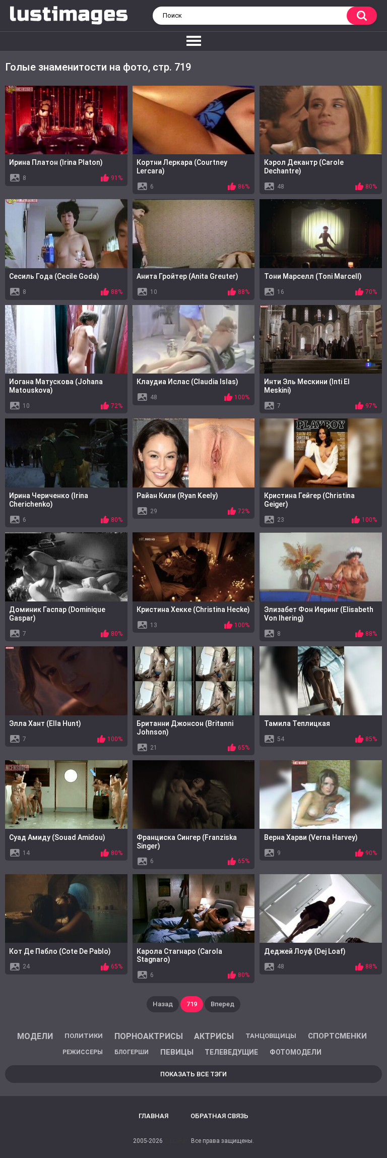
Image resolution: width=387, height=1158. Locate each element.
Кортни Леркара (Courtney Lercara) (182, 166)
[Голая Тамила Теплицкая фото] (321, 680)
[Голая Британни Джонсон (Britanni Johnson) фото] (194, 680)
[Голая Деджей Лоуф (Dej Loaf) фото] (321, 908)
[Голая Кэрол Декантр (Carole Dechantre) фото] (321, 120)
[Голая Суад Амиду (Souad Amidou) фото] (66, 794)
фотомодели (295, 1052)
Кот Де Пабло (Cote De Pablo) (60, 951)
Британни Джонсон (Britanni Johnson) (185, 727)
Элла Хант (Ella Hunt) (45, 723)
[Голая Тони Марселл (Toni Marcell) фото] (321, 233)
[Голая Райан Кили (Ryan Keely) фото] (194, 452)
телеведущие (231, 1052)
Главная (153, 1116)
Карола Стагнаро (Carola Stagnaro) (179, 955)
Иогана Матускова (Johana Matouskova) (56, 386)
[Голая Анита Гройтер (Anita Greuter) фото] (194, 233)
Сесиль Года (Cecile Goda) (54, 276)
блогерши (131, 1052)
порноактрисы (148, 1036)
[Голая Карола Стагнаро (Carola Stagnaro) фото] (194, 908)
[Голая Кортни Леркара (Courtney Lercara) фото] (194, 120)
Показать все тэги (193, 1074)
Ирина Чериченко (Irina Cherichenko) (48, 500)
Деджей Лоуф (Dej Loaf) (305, 951)
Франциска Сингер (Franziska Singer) (187, 841)
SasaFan (177, 1140)
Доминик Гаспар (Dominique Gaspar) (57, 613)
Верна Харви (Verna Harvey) (311, 837)
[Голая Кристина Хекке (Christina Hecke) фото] (194, 566)
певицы (177, 1052)
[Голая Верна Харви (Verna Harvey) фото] (321, 794)
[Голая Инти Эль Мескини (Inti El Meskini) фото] (321, 339)
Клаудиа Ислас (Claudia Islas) (187, 382)
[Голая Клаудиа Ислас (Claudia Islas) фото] (194, 339)
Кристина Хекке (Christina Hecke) (193, 609)
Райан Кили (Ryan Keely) (177, 496)
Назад (163, 1004)
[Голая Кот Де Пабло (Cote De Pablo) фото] (66, 908)
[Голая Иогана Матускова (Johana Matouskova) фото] (66, 339)
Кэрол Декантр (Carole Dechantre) (304, 166)
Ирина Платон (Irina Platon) (56, 162)
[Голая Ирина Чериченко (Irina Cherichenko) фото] (66, 452)
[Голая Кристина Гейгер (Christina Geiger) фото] (321, 452)
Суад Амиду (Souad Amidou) (57, 837)
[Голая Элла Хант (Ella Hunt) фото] (66, 680)
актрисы (214, 1036)
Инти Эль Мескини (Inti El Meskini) (307, 386)
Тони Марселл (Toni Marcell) (313, 276)
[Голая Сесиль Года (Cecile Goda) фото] (66, 233)
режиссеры (82, 1052)
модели (35, 1036)
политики (83, 1036)
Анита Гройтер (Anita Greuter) (187, 276)
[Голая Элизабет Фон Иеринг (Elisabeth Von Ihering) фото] (321, 566)
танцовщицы (270, 1036)
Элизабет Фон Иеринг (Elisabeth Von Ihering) (318, 613)
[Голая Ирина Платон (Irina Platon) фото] (66, 120)
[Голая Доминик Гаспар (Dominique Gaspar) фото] (66, 566)
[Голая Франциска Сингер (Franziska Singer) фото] (194, 794)
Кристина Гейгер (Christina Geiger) (309, 500)
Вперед (222, 1004)
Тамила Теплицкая (297, 723)
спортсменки (337, 1036)
